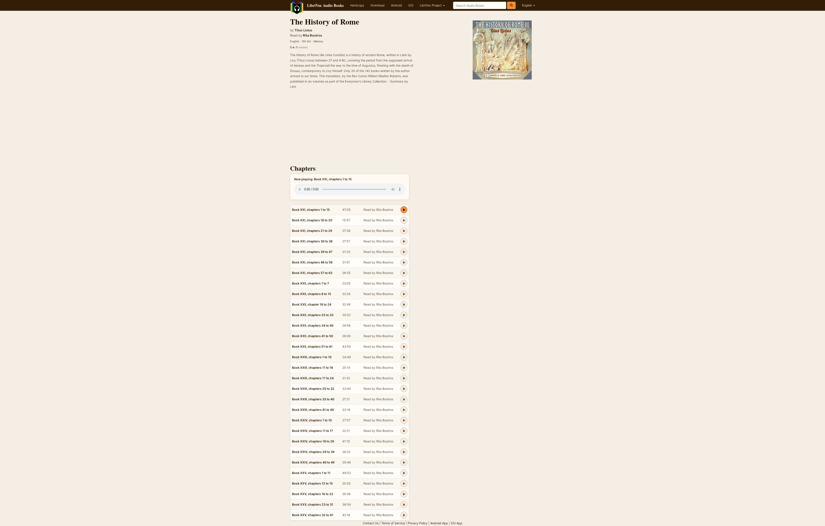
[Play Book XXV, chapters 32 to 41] (403, 515)
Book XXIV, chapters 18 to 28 (313, 441)
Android (396, 5)
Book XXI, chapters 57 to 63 (312, 273)
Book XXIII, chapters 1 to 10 (312, 357)
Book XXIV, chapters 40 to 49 (313, 462)
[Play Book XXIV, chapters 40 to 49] (403, 462)
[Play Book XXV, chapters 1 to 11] (403, 472)
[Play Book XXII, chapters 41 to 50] (403, 336)
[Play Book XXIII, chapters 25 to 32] (403, 388)
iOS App (456, 523)
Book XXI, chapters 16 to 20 (312, 220)
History (318, 41)
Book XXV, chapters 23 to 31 (312, 504)
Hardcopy (357, 5)
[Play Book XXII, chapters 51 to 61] (403, 346)
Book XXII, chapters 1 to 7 (310, 283)
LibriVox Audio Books (325, 5)
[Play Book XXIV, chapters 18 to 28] (403, 441)
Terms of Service (393, 523)
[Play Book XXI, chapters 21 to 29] (403, 230)
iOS (410, 5)
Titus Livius (303, 30)
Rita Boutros (312, 35)
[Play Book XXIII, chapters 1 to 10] (403, 357)
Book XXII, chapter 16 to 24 (311, 304)
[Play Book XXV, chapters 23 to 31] (403, 504)
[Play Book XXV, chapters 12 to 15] (403, 483)
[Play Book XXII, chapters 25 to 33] (403, 315)
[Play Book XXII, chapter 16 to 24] (403, 304)
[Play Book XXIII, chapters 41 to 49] (403, 409)
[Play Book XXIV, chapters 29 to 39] (403, 451)
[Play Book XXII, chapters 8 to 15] (403, 294)
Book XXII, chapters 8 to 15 (311, 294)
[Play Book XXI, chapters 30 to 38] (403, 241)
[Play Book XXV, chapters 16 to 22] (403, 494)
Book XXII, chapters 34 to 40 (312, 325)
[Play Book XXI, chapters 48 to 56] (403, 262)
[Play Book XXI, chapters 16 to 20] (403, 220)
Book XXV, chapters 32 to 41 (312, 515)
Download (378, 5)
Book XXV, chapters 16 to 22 (312, 494)
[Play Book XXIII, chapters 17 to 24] (403, 378)
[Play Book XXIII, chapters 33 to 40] (403, 399)
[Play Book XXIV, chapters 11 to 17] (403, 430)
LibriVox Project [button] (431, 5)
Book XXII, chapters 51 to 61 (312, 346)
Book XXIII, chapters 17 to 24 (313, 378)
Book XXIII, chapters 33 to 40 (313, 399)
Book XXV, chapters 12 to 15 (312, 483)
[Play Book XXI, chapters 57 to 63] (403, 272)
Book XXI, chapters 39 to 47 (312, 252)
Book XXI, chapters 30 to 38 (312, 241)
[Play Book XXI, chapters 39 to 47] (403, 251)
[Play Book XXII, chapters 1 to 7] (403, 283)
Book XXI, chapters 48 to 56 (312, 262)
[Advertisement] (412, 128)
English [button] (527, 5)
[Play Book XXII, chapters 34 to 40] (403, 325)
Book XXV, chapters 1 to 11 (311, 473)
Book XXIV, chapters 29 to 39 (313, 452)
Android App (439, 523)
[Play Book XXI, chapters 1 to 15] (403, 209)
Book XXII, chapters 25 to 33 (312, 315)
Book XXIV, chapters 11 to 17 (312, 431)
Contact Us (371, 523)
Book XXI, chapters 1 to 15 (311, 209)
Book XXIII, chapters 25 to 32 (313, 388)
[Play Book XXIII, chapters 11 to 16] (403, 367)
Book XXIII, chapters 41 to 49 (313, 409)
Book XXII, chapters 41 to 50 (312, 336)
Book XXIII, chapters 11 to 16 (312, 367)
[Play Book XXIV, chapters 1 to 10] (403, 420)
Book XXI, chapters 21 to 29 (312, 230)
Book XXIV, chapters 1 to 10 (312, 420)
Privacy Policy (418, 523)
